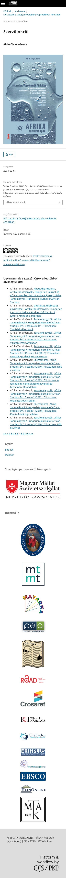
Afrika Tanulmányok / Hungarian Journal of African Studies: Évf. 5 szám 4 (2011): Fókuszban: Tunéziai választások (35, 324)
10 (26, 433)
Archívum (20, 11)
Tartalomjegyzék (43, 319)
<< (4, 433)
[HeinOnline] (33, 780)
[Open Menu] (3, 3)
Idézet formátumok (15, 202)
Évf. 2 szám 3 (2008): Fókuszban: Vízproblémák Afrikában (31, 14)
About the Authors (44, 288)
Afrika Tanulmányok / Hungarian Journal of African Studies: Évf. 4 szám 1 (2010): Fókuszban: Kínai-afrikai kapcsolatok (35, 409)
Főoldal (7, 11)
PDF (10, 154)
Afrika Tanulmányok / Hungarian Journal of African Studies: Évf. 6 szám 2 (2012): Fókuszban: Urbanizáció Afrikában (35, 395)
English (9, 449)
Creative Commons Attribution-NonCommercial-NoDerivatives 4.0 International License (27, 260)
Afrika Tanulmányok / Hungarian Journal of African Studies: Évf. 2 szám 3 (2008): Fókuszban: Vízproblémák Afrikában (35, 337)
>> (31, 433)
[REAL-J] (33, 821)
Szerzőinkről (41, 359)
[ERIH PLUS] (33, 755)
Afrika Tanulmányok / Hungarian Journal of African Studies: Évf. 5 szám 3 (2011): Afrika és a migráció (36, 312)
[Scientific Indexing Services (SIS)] (33, 767)
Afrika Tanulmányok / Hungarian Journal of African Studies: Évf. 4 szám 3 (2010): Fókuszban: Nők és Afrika (36, 365)
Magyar (9, 454)
